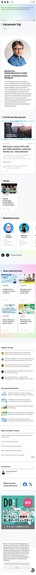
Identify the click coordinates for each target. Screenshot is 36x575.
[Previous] (3, 255)
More (33, 457)
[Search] (30, 2)
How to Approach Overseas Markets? (11, 450)
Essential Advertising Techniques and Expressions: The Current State (16, 436)
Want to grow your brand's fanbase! (11, 446)
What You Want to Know (10, 430)
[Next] (7, 255)
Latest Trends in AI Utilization (9, 441)
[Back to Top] (32, 570)
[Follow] (13, 232)
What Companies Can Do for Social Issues (12, 455)
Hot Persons (5, 466)
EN (12, 2)
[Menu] (34, 2)
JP (10, 2)
